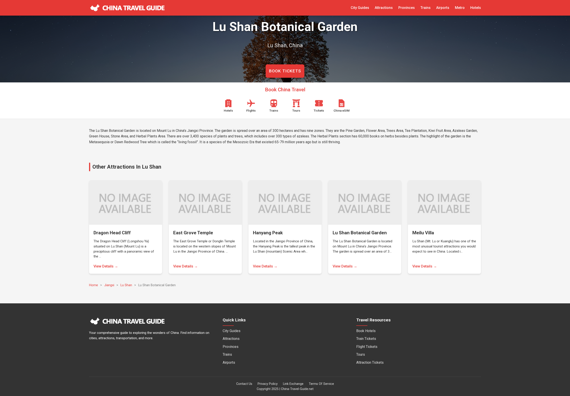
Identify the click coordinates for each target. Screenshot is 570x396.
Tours (360, 354)
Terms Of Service (321, 384)
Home (93, 285)
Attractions (384, 8)
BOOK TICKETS (285, 70)
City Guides (360, 8)
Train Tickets (366, 339)
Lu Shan (126, 285)
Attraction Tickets (370, 362)
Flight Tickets (366, 347)
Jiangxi (109, 285)
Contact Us (244, 384)
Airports (442, 8)
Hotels (475, 8)
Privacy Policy (268, 384)
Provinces (406, 8)
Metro (460, 8)
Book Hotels (366, 331)
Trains (425, 8)
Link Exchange (293, 384)
